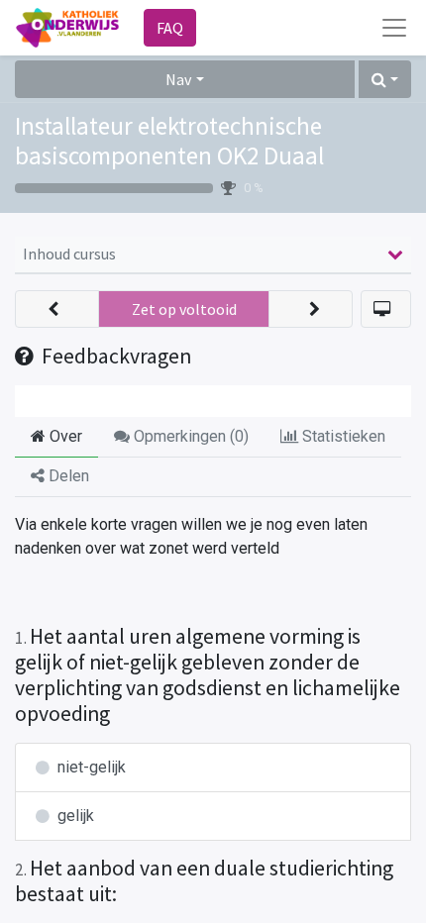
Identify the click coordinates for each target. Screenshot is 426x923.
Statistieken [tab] (341, 436)
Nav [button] (178, 79)
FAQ (170, 28)
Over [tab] (64, 436)
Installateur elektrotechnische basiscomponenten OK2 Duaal (169, 140)
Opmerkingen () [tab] (189, 436)
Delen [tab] (67, 475)
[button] (385, 79)
